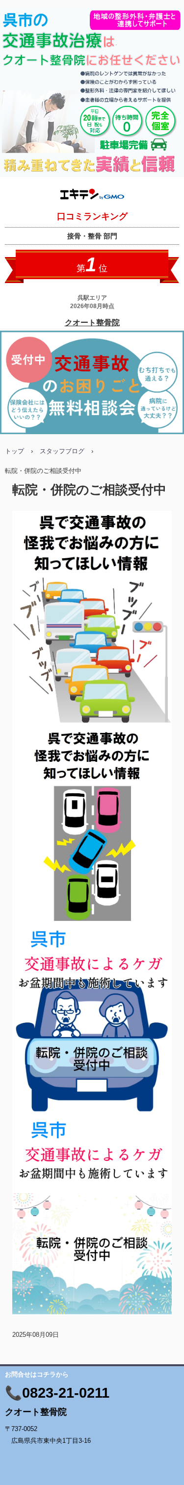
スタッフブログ (62, 451)
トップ (14, 451)
